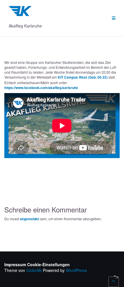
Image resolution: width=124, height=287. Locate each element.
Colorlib (34, 270)
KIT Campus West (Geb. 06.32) (83, 77)
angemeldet (29, 218)
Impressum (15, 264)
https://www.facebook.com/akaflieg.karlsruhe (41, 87)
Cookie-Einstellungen (48, 264)
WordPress (76, 270)
